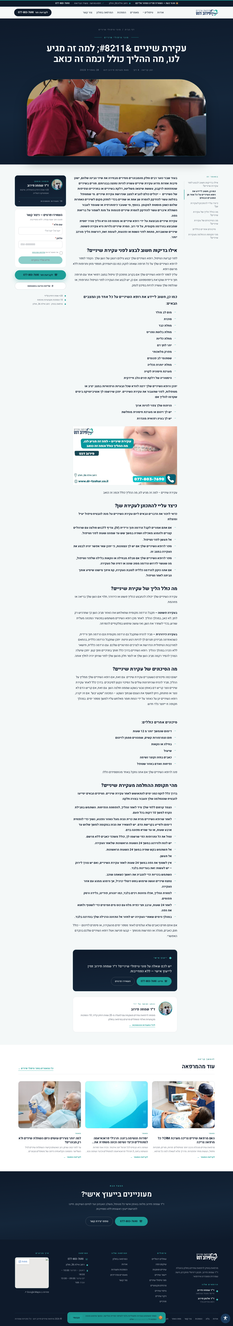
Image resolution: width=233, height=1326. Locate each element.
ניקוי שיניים (160, 1296)
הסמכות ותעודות (119, 1269)
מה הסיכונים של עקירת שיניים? (206, 222)
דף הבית (129, 29)
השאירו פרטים (123, 981)
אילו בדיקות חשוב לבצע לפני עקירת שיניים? (203, 184)
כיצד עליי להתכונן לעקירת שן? (204, 204)
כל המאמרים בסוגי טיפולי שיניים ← (35, 1068)
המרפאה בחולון (104, 12)
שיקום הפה (161, 1264)
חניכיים (163, 1301)
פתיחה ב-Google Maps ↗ (37, 1292)
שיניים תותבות (159, 1269)
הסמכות (121, 12)
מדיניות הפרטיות (38, 252)
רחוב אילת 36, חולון (75, 1264)
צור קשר (87, 12)
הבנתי (76, 1317)
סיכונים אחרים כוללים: (204, 229)
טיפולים (148, 12)
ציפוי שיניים (160, 1291)
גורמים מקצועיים (158, 1285)
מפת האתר (176, 1318)
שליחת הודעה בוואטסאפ (40, 286)
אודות (160, 12)
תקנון (166, 1318)
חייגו (154, 981)
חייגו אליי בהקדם (40, 260)
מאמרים (134, 12)
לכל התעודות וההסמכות (142, 1025)
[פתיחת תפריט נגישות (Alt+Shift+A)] (225, 1318)
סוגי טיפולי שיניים (110, 29)
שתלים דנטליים (159, 1259)
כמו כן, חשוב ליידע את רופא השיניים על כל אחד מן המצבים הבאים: (201, 195)
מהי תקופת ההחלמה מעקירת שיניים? (203, 236)
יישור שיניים (160, 1275)
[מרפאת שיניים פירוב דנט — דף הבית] (207, 12)
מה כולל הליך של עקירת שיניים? (205, 213)
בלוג (207, 1318)
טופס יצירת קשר (99, 1221)
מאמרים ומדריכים (118, 1275)
